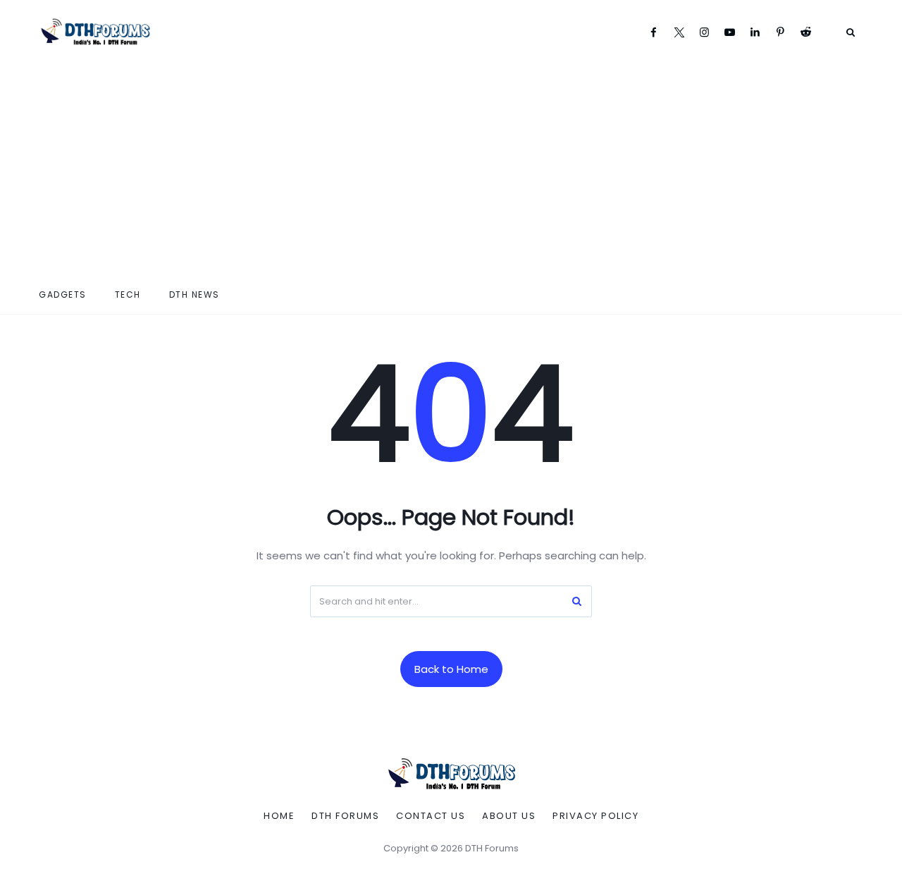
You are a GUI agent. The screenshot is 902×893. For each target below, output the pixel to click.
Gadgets (63, 294)
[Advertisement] (451, 169)
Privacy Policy (595, 816)
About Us (509, 816)
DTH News (194, 294)
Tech (128, 294)
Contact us (430, 816)
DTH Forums (345, 816)
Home (279, 816)
